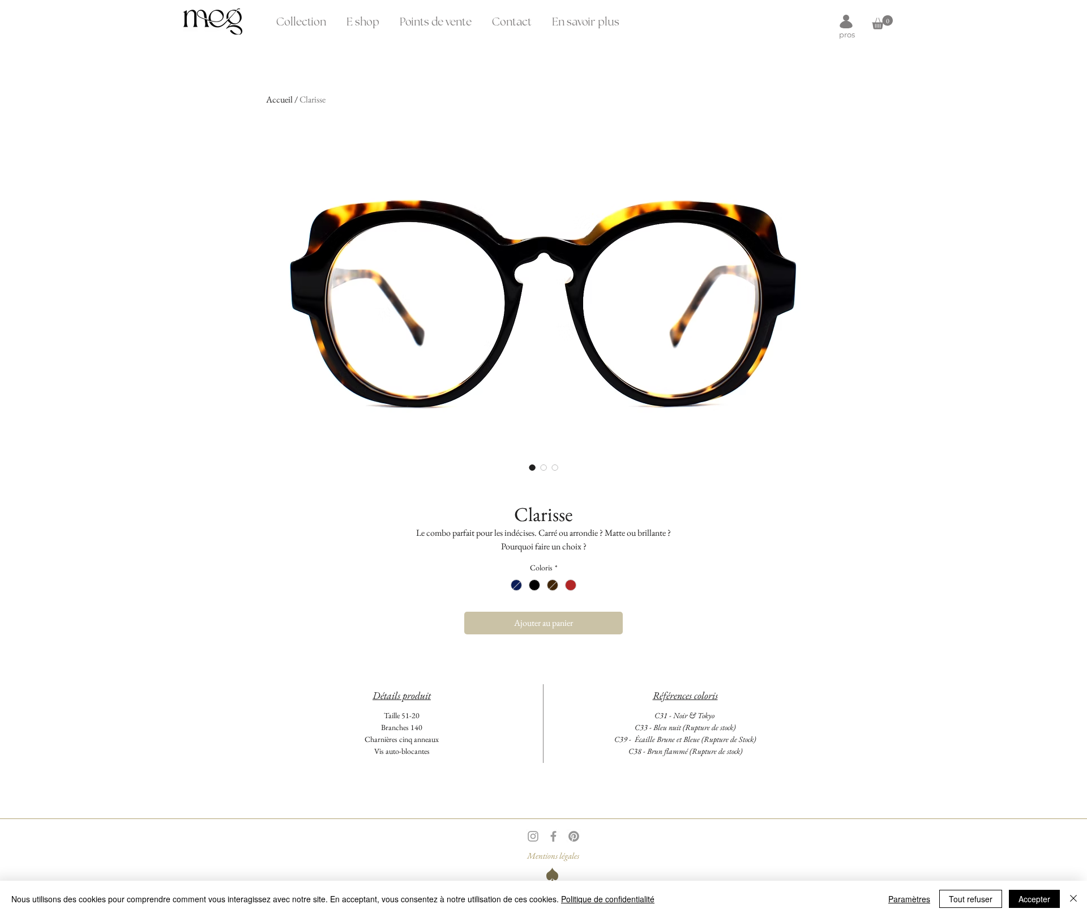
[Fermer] (1073, 899)
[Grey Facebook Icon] (553, 836)
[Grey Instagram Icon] (533, 836)
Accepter (1034, 899)
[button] (586, 17)
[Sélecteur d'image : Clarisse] (532, 467)
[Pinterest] (574, 836)
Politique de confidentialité (607, 899)
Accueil (279, 99)
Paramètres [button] (909, 899)
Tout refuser (970, 899)
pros (847, 34)
